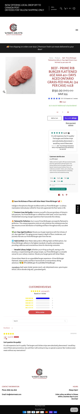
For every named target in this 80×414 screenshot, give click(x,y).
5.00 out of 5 (45, 291)
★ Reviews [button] (78, 209)
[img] (9, 334)
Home (51, 58)
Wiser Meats (38, 405)
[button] (63, 141)
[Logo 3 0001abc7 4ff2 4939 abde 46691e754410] (40, 374)
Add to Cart (54, 118)
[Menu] (76, 30)
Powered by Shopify (40, 409)
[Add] (68, 112)
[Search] (61, 8)
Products (57, 58)
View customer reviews (58, 189)
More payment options (71, 124)
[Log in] (74, 8)
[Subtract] (57, 112)
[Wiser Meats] (14, 30)
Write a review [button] (40, 312)
